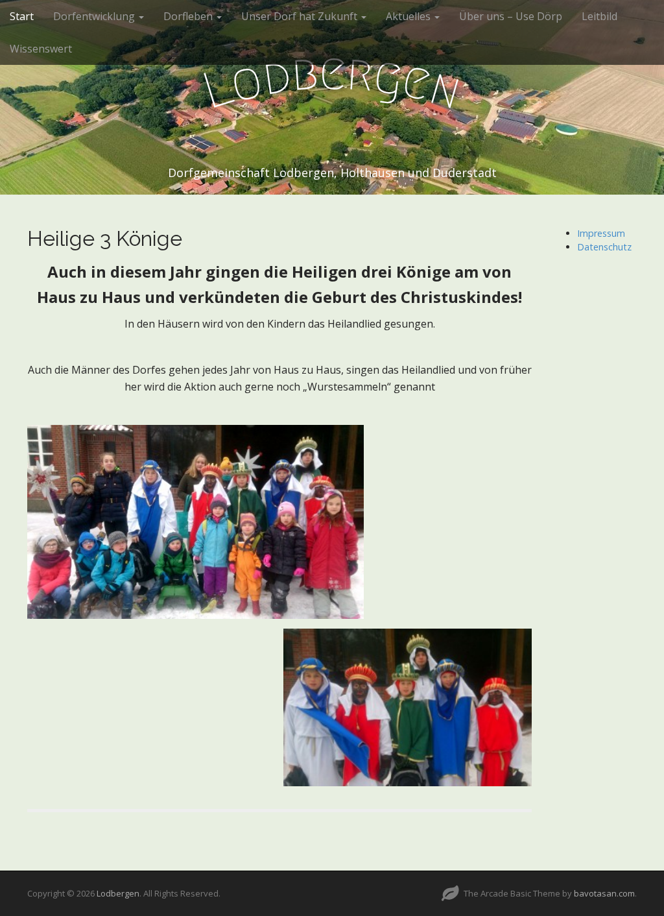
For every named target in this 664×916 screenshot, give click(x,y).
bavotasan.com (604, 893)
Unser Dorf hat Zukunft (300, 16)
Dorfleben (189, 16)
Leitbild (599, 16)
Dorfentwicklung (95, 16)
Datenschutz (604, 247)
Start (22, 16)
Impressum (601, 233)
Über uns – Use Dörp (510, 16)
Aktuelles (409, 16)
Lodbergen (118, 893)
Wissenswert (41, 49)
